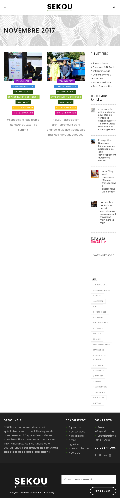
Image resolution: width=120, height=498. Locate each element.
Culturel (98, 301)
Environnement (101, 323)
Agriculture (100, 285)
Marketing (98, 350)
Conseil (97, 296)
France (97, 339)
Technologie (100, 387)
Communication (101, 290)
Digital (97, 307)
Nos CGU (74, 452)
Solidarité (99, 371)
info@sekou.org (105, 431)
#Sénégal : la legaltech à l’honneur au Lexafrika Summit (23, 125)
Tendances (99, 392)
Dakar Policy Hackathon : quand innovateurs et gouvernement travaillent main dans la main (108, 212)
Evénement (99, 328)
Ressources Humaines (100, 357)
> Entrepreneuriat (100, 70)
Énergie (97, 403)
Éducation (98, 398)
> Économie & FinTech (102, 67)
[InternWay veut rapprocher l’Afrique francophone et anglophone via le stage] (95, 174)
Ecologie (98, 317)
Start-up (98, 376)
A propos (75, 427)
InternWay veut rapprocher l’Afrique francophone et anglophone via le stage (109, 181)
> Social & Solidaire (101, 82)
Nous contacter (79, 448)
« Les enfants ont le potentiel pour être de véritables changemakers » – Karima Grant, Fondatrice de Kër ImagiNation (107, 119)
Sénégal (97, 381)
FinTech (97, 334)
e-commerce (99, 312)
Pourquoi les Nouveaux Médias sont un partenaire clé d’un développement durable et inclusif (107, 150)
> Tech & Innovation (101, 86)
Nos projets (76, 436)
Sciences (98, 365)
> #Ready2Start (99, 63)
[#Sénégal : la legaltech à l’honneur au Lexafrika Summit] (23, 66)
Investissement (101, 345)
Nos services (77, 431)
